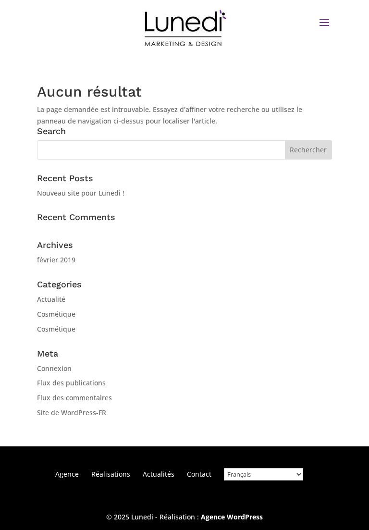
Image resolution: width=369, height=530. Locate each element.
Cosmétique (56, 314)
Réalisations (110, 474)
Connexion (54, 368)
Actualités (158, 474)
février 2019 (56, 259)
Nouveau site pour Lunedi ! (80, 192)
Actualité (51, 299)
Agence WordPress (232, 516)
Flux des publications (71, 382)
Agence (67, 474)
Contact (199, 474)
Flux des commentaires (74, 397)
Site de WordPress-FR (71, 412)
